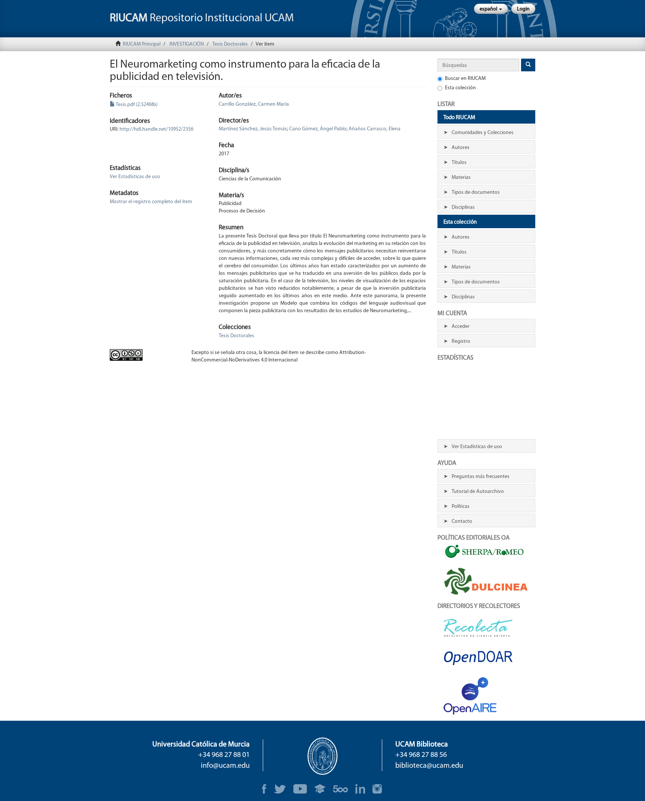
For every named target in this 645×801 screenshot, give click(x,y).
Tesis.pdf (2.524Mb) (136, 105)
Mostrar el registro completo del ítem (151, 202)
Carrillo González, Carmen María (254, 104)
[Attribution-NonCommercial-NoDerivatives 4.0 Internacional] (145, 355)
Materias (461, 177)
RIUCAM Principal (142, 44)
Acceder (461, 326)
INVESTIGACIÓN (186, 44)
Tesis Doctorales (230, 44)
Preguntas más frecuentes (481, 476)
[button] (491, 9)
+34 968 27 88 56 (421, 755)
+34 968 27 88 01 (224, 755)
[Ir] (528, 65)
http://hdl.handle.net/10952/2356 (156, 129)
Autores (461, 147)
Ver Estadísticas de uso (135, 177)
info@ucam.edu (225, 766)
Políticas (461, 506)
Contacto (462, 521)
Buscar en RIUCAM (465, 78)
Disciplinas (463, 207)
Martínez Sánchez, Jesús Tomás (253, 129)
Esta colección (460, 88)
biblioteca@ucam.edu (429, 766)
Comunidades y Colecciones (483, 133)
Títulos (459, 162)
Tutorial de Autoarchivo (478, 491)
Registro (461, 341)
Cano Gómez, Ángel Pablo (317, 129)
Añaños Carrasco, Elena (375, 129)
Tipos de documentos (476, 192)
